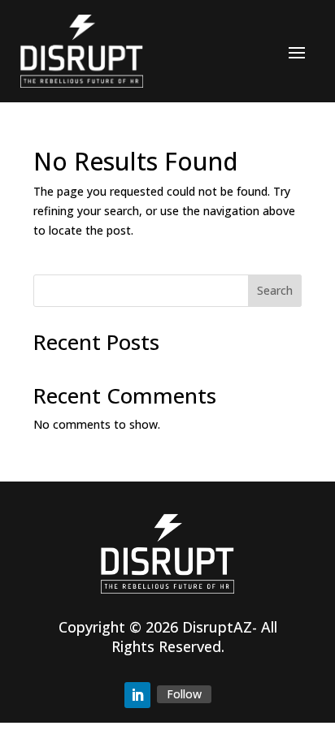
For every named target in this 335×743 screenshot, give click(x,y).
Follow (184, 694)
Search (275, 290)
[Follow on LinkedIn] (137, 695)
